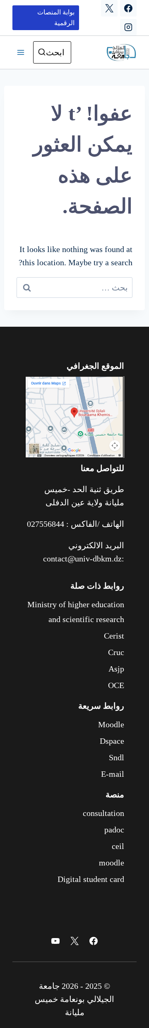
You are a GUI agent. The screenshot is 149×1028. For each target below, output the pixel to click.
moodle (111, 862)
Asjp (116, 668)
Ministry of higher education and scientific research (75, 612)
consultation (103, 813)
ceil (118, 846)
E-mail (112, 773)
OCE (116, 685)
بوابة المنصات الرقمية (55, 17)
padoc (114, 829)
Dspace (112, 740)
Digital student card (91, 879)
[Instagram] (128, 27)
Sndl (116, 757)
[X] (109, 8)
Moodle (111, 724)
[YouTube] (55, 941)
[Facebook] (128, 8)
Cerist (114, 635)
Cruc (116, 652)
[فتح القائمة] (20, 52)
